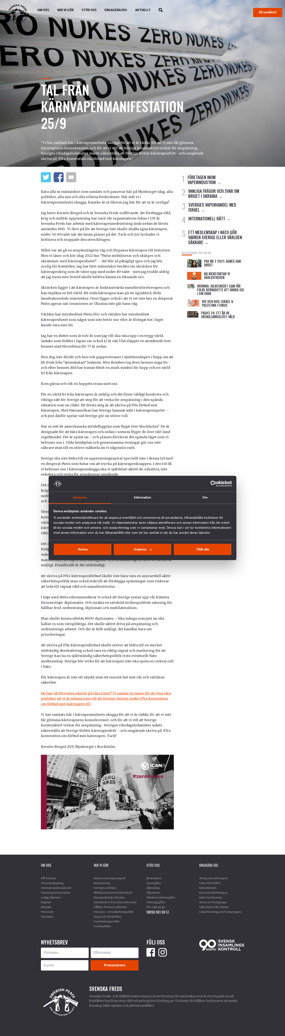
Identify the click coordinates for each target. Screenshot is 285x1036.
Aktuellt (143, 10)
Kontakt (46, 907)
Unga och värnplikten (107, 916)
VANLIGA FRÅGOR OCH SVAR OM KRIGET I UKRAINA (213, 193)
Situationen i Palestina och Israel (115, 902)
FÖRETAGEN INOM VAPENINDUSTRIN (202, 180)
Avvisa (82, 549)
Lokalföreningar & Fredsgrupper (220, 911)
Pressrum (47, 911)
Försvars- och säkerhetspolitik (114, 911)
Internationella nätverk (56, 887)
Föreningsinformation (55, 892)
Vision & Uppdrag (52, 883)
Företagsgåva (155, 902)
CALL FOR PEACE (210, 883)
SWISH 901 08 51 (157, 912)
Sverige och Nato (105, 887)
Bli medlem (153, 878)
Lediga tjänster (51, 897)
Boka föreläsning (210, 897)
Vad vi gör (65, 10)
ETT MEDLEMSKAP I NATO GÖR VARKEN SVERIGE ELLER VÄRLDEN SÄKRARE (215, 237)
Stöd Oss (89, 10)
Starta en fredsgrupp (213, 902)
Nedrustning (102, 883)
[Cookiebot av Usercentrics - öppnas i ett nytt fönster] (213, 484)
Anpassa (140, 549)
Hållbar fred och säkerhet (110, 907)
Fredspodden (102, 926)
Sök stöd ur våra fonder (214, 907)
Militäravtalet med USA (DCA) (113, 892)
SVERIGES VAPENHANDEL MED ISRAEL (212, 207)
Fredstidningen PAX (106, 921)
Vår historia (48, 878)
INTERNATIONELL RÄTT (206, 218)
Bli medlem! (267, 12)
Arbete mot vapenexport (110, 878)
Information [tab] (142, 497)
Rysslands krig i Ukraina (109, 897)
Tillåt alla (202, 549)
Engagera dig (116, 10)
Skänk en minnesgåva (160, 897)
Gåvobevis (153, 892)
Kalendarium (207, 887)
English (46, 902)
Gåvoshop (153, 887)
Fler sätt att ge (155, 907)
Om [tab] (205, 497)
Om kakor (47, 916)
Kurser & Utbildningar (213, 892)
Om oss (43, 10)
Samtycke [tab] (80, 497)
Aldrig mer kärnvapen (213, 878)
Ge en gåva (153, 883)
